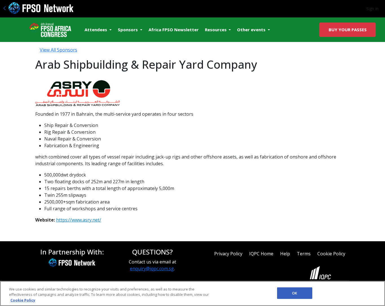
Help (285, 254)
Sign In (372, 8)
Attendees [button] (96, 29)
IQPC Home (261, 254)
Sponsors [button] (128, 29)
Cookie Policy (331, 254)
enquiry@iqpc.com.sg (152, 268)
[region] (192, 293)
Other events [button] (252, 29)
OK (294, 292)
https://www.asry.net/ (78, 220)
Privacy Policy (228, 254)
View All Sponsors (58, 50)
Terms (304, 254)
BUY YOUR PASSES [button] (348, 29)
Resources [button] (216, 29)
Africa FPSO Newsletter (174, 29)
